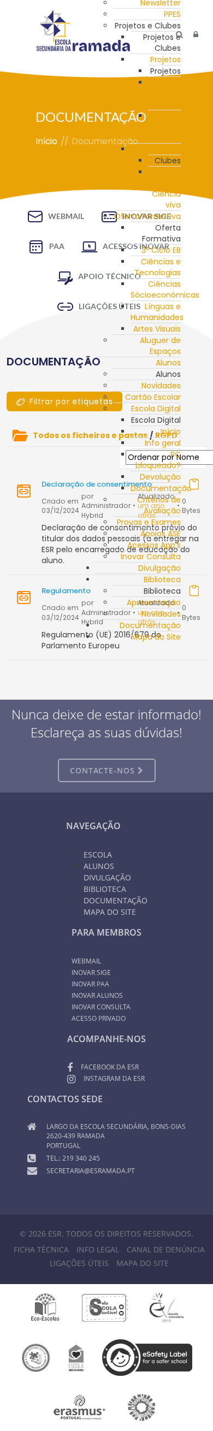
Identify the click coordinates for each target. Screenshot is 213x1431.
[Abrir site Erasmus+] (79, 1407)
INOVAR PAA (90, 984)
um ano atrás (151, 510)
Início (171, 431)
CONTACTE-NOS (104, 770)
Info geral (163, 442)
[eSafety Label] (147, 1356)
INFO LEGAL (97, 1249)
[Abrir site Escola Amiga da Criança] (76, 1356)
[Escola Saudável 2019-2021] (105, 1307)
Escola (98, 854)
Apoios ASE (160, 533)
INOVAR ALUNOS (97, 995)
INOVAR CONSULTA (101, 1007)
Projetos (165, 59)
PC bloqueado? (158, 460)
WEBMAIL (66, 216)
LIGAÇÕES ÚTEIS (79, 1263)
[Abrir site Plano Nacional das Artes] (141, 1407)
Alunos (168, 362)
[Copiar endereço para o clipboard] (194, 484)
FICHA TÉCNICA (41, 1249)
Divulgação (159, 568)
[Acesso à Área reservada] (195, 34)
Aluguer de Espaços (160, 346)
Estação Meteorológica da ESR (175, 126)
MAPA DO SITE (142, 1263)
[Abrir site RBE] (36, 1356)
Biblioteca (162, 579)
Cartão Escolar (153, 397)
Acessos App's (154, 545)
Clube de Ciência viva (166, 188)
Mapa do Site (156, 636)
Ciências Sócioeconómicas (165, 289)
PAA (56, 246)
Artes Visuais (157, 328)
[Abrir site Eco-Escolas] (45, 1307)
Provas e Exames (149, 522)
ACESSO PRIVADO (99, 1018)
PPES (172, 14)
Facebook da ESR (110, 1067)
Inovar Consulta (151, 556)
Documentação (161, 488)
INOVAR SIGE (91, 972)
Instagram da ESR (114, 1078)
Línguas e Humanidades (157, 312)
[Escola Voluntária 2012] (166, 1307)
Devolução (160, 476)
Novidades (161, 385)
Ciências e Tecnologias (157, 267)
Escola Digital (156, 408)
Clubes (168, 149)
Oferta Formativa (147, 216)
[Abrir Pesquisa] (179, 34)
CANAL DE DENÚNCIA (166, 1249)
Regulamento (66, 591)
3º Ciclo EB (161, 250)
